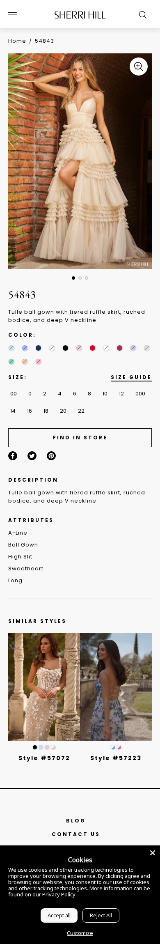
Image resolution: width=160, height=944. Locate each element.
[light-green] (11, 361)
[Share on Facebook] (12, 455)
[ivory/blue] (112, 747)
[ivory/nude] (53, 747)
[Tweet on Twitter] (32, 455)
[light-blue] (11, 348)
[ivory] (106, 348)
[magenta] (120, 348)
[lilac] (133, 348)
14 (13, 411)
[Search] (141, 15)
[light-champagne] (52, 348)
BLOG (76, 820)
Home (17, 41)
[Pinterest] (51, 455)
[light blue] (41, 747)
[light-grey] (147, 348)
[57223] (116, 687)
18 (45, 411)
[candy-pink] (38, 361)
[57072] (44, 687)
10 (105, 393)
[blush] (79, 348)
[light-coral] (25, 361)
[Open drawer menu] (13, 15)
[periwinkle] (25, 348)
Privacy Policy (58, 894)
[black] (65, 348)
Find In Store (80, 437)
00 (13, 393)
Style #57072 (44, 758)
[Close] (153, 853)
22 (81, 411)
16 (29, 411)
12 (121, 393)
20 (63, 411)
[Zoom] (139, 66)
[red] (92, 348)
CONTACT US (76, 834)
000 (140, 393)
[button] (73, 278)
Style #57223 (116, 758)
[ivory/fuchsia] (119, 747)
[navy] (38, 348)
